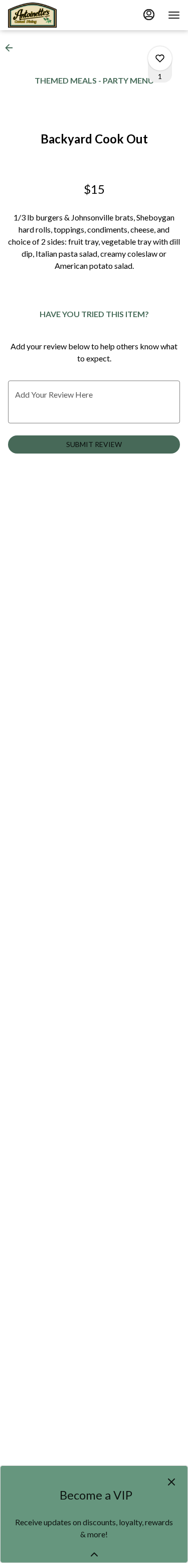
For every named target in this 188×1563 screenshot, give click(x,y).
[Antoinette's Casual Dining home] (53, 15)
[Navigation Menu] (174, 15)
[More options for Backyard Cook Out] (160, 58)
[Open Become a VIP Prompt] (94, 1554)
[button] (12, 47)
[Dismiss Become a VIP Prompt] (171, 1482)
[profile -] (149, 15)
